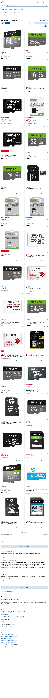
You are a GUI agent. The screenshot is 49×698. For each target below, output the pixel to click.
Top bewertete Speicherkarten (7, 634)
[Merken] (20, 60)
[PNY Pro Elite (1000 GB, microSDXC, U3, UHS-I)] (12, 278)
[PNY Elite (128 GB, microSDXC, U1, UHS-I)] (12, 178)
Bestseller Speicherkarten (6, 632)
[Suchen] (7, 5)
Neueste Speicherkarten (6, 638)
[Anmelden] (40, 2)
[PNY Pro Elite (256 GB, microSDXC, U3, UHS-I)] (12, 78)
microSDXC (13, 23)
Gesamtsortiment (4, 9)
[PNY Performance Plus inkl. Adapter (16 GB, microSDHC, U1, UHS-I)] (12, 145)
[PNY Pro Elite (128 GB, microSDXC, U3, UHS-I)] (12, 479)
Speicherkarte (3, 52)
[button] (23, 52)
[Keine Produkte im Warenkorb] (47, 2)
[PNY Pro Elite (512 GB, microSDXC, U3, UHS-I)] (12, 379)
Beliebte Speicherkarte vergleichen (8, 646)
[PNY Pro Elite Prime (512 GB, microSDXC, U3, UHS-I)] (12, 445)
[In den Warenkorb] (23, 60)
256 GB (32, 23)
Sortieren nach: (4, 26)
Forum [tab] (7, 17)
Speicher (15, 9)
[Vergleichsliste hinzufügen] (17, 60)
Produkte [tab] (3, 17)
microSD (22, 23)
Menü (3, 5)
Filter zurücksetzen (44, 20)
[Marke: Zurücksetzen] (8, 23)
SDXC (18, 23)
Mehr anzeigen (24, 587)
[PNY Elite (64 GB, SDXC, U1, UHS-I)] (12, 212)
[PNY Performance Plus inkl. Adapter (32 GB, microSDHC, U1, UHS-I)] (12, 111)
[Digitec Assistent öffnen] (44, 2)
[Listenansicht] (47, 26)
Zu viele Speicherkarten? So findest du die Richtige (12, 648)
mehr (8, 603)
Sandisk (27, 23)
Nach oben (46, 534)
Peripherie (10, 9)
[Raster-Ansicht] (44, 26)
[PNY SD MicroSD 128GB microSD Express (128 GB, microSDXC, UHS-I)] (12, 312)
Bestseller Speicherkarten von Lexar (8, 642)
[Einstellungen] (37, 2)
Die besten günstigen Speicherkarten (9, 636)
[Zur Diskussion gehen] (24, 553)
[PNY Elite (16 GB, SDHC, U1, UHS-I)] (12, 245)
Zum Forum (3, 543)
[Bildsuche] (46, 5)
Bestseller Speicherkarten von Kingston (9, 644)
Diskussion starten (25, 546)
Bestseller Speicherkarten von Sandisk (9, 640)
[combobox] (2, 23)
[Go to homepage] (2, 2)
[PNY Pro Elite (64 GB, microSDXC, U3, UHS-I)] (12, 45)
